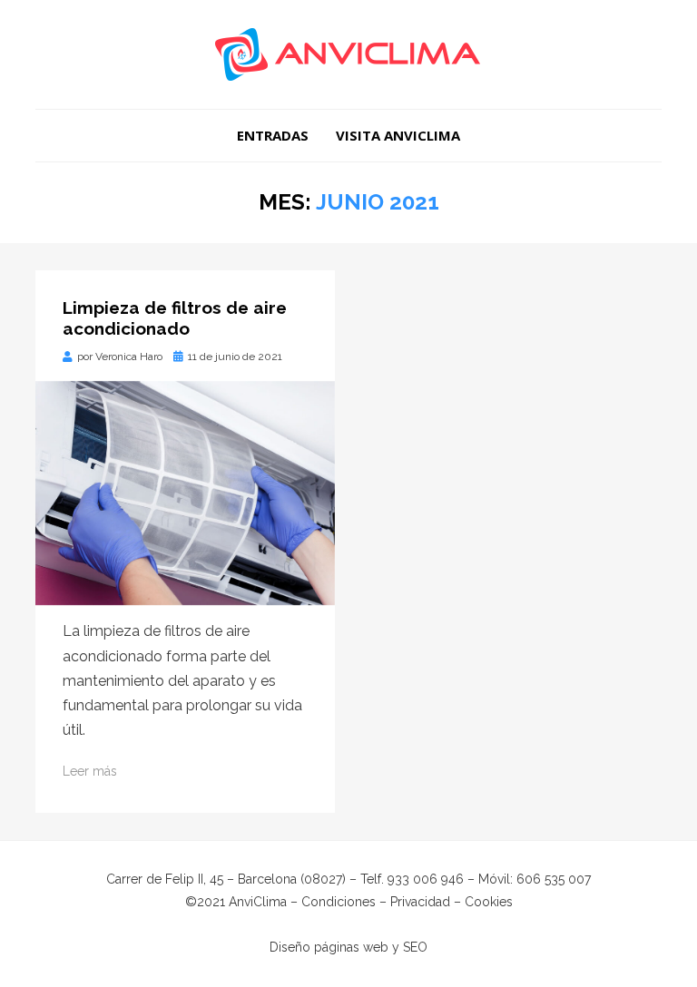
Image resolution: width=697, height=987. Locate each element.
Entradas (273, 135)
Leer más (90, 771)
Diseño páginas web (329, 947)
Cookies (489, 901)
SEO (415, 947)
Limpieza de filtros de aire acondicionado (175, 318)
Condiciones (338, 901)
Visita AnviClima (398, 135)
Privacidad (420, 901)
